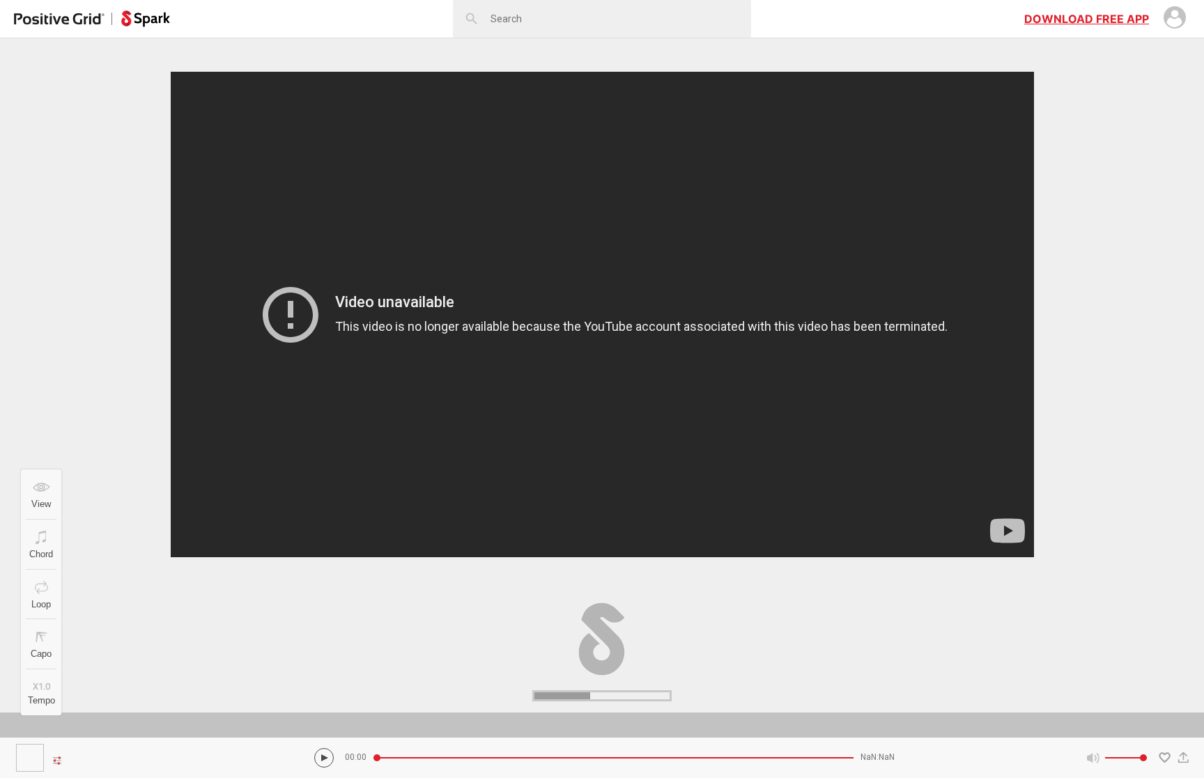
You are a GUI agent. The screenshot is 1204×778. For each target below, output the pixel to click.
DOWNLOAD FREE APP (1086, 19)
